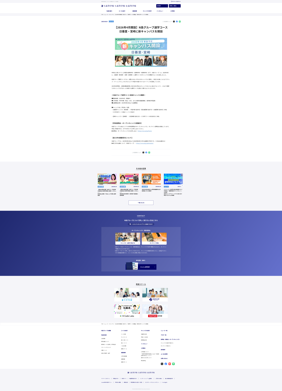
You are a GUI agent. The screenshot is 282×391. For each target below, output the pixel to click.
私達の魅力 (109, 11)
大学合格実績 (124, 356)
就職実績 (123, 359)
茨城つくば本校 (144, 337)
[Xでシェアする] (174, 21)
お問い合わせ (164, 358)
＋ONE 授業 (123, 346)
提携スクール (124, 348)
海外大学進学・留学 (105, 353)
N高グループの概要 (106, 330)
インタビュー (160, 11)
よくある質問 (164, 354)
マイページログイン (176, 1)
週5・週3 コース (124, 340)
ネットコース (124, 337)
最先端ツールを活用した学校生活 (108, 344)
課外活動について (105, 341)
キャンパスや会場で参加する (167, 343)
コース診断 (123, 334)
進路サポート (124, 362)
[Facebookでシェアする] (177, 21)
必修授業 (103, 338)
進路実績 (134, 11)
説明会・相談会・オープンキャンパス (170, 339)
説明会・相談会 (173, 6)
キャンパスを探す (147, 11)
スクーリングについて (106, 347)
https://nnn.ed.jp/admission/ (144, 143)
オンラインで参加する (165, 346)
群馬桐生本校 (144, 340)
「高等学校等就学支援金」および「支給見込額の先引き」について (150, 354)
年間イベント (104, 350)
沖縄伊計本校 (144, 334)
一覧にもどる (141, 202)
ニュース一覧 (164, 330)
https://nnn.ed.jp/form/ (145, 131)
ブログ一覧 (163, 335)
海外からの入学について (146, 357)
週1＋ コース (124, 343)
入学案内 (172, 11)
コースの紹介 (122, 11)
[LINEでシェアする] (180, 21)
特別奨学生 (143, 360)
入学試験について (145, 351)
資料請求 (159, 6)
